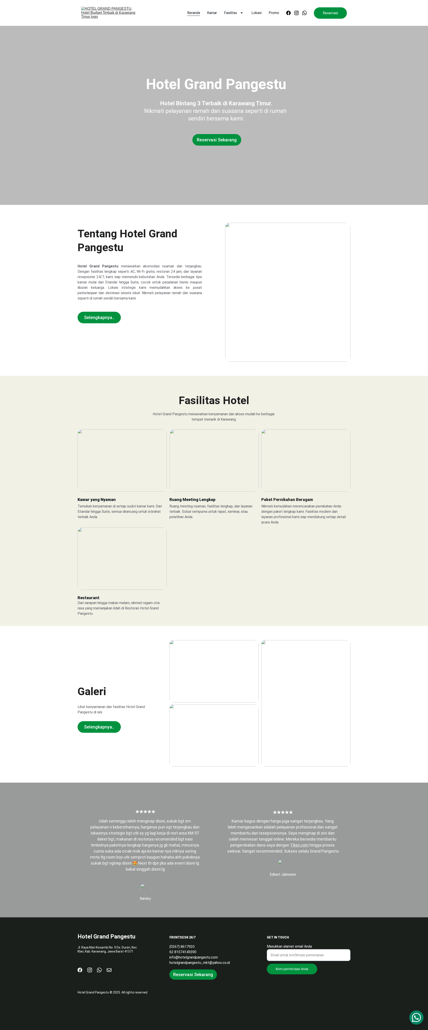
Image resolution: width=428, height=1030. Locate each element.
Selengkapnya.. (99, 317)
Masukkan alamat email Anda (289, 946)
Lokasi (256, 13)
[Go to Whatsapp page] (304, 13)
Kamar (212, 13)
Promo (274, 13)
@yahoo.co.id (219, 963)
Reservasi (330, 13)
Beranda (193, 13)
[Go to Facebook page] (290, 13)
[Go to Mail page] (109, 970)
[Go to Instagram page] (298, 13)
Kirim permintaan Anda (292, 969)
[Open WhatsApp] (416, 1017)
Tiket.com (299, 845)
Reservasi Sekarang (217, 139)
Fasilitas (230, 13)
